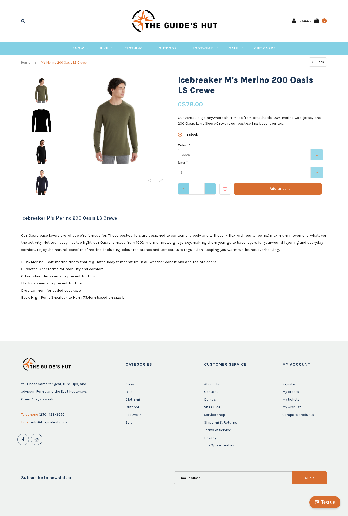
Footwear (203, 48)
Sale (233, 48)
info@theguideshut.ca (49, 422)
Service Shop (214, 415)
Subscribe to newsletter (46, 477)
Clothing (133, 48)
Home (25, 62)
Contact (211, 392)
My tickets (291, 399)
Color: (184, 145)
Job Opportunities (219, 445)
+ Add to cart (278, 188)
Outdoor (168, 48)
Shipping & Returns (220, 422)
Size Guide (212, 407)
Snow (78, 48)
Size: (182, 163)
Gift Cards (265, 48)
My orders (290, 392)
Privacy (210, 438)
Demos (210, 399)
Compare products (298, 415)
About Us (211, 384)
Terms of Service (217, 430)
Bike (104, 48)
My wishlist (291, 407)
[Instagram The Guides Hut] (36, 439)
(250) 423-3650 (52, 414)
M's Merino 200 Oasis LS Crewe (64, 62)
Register (289, 384)
